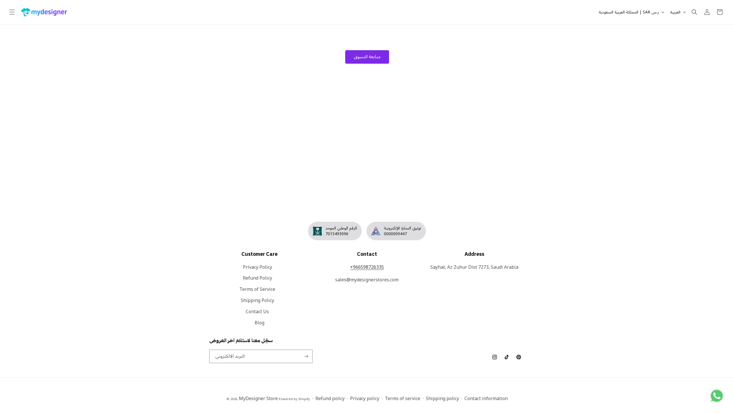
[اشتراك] (306, 356)
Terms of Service (257, 289)
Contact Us (257, 312)
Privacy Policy (257, 267)
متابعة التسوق (367, 57)
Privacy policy (364, 399)
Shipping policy (442, 399)
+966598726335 (367, 267)
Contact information (486, 399)
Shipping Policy (257, 300)
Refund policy (330, 399)
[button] (12, 12)
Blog (259, 323)
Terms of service (402, 399)
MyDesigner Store (258, 399)
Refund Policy (257, 278)
